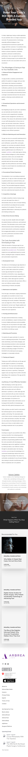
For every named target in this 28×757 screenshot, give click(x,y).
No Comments (22, 24)
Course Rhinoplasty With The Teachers (15, 738)
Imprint (4, 698)
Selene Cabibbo (7, 24)
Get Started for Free (7, 709)
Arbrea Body (5, 720)
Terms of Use (6, 700)
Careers (4, 692)
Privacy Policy (6, 695)
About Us (4, 686)
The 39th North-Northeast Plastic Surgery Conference (16, 745)
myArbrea (8, 152)
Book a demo (5, 712)
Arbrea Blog (6, 556)
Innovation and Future (13, 8)
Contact (4, 703)
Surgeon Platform (7, 726)
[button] (26, 2)
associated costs (12, 250)
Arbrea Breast (6, 715)
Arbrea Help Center (7, 689)
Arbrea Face (5, 717)
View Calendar (5, 750)
